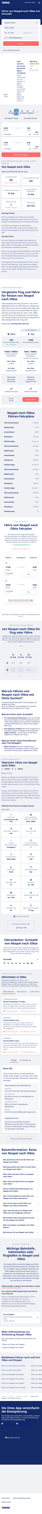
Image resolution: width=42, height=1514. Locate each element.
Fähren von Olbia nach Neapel (13, 1344)
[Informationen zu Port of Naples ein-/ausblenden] (37, 1317)
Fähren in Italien (22, 1396)
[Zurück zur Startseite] (6, 3)
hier (22, 616)
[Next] (37, 112)
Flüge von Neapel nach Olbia (12, 1347)
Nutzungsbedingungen (21, 1498)
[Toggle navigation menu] (39, 3)
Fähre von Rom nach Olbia (11, 1370)
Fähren (11, 1396)
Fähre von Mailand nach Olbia (13, 1374)
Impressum (6, 1498)
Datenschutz (6, 1502)
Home (4, 1396)
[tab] (11, 118)
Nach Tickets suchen (11, 183)
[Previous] (6, 655)
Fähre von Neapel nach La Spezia (14, 1387)
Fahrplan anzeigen (11, 207)
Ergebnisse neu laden (20, 549)
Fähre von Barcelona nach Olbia (13, 1366)
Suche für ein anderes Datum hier (21, 602)
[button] (12, 32)
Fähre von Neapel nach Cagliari (13, 1383)
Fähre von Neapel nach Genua (13, 1379)
